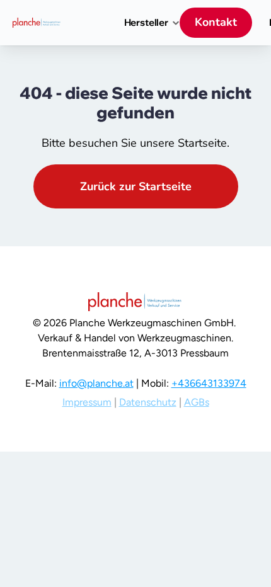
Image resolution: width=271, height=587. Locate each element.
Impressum (87, 402)
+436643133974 (208, 383)
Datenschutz (147, 402)
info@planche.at (96, 383)
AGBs (196, 402)
